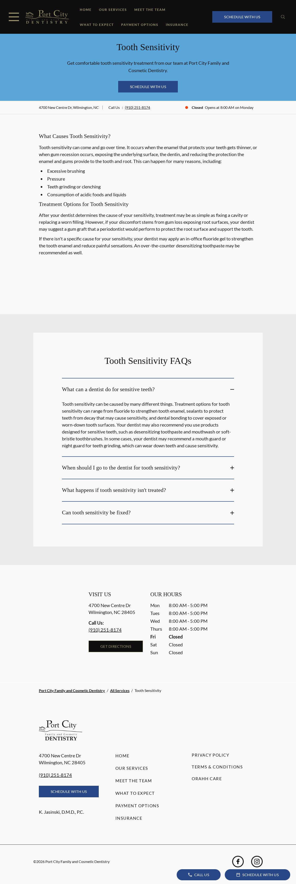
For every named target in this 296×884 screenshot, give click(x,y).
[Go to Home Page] (47, 17)
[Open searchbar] (283, 17)
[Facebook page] (238, 861)
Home (86, 10)
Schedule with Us (242, 17)
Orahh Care (207, 778)
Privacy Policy (210, 755)
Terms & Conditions (217, 766)
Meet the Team (150, 10)
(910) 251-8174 (137, 107)
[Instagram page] (257, 861)
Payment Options (139, 25)
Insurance (177, 25)
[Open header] (14, 17)
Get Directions (115, 646)
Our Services (113, 10)
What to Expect (97, 25)
